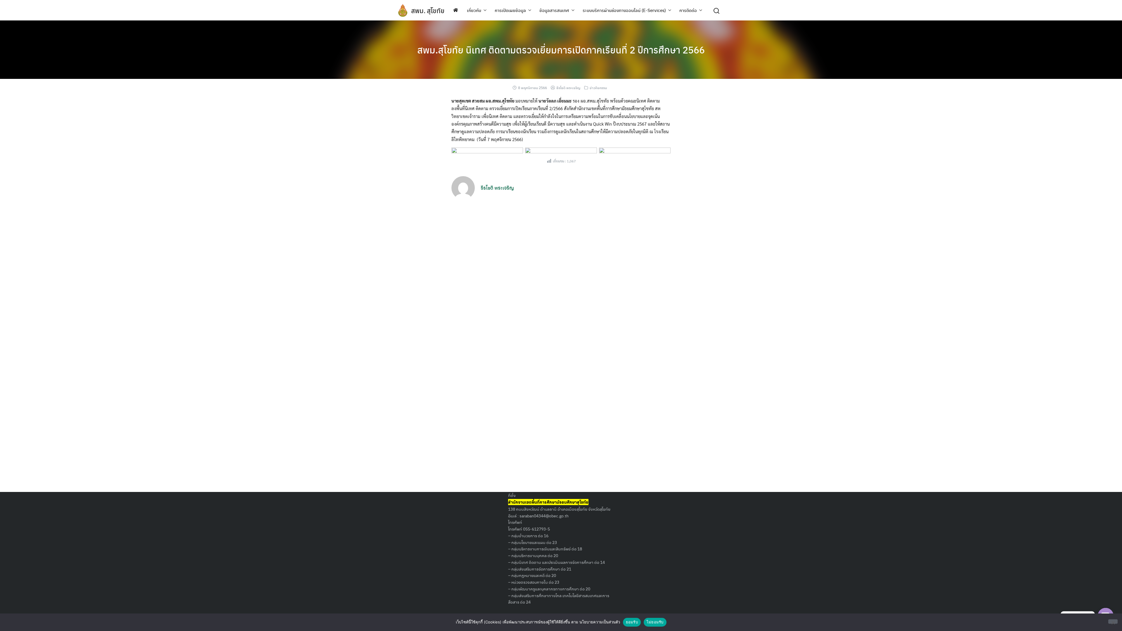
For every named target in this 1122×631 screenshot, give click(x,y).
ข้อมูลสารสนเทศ (554, 10)
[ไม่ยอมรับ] (1113, 621)
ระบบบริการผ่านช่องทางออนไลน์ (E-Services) (624, 10)
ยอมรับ (632, 622)
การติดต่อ (688, 10)
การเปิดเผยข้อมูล (510, 10)
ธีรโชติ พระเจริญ (568, 87)
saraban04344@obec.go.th (544, 516)
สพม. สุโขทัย (427, 10)
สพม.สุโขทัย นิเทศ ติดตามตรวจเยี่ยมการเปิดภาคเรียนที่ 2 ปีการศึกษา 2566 (561, 49)
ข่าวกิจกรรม (598, 87)
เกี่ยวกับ (474, 10)
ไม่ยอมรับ (655, 622)
